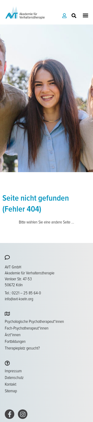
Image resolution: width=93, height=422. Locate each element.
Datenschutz (14, 377)
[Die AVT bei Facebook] (9, 414)
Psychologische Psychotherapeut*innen (34, 321)
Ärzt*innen (13, 334)
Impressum (13, 370)
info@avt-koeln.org (19, 298)
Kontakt (10, 384)
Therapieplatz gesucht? (22, 348)
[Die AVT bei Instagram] (22, 414)
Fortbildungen (15, 341)
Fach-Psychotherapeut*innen (26, 328)
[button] (85, 15)
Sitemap (11, 390)
